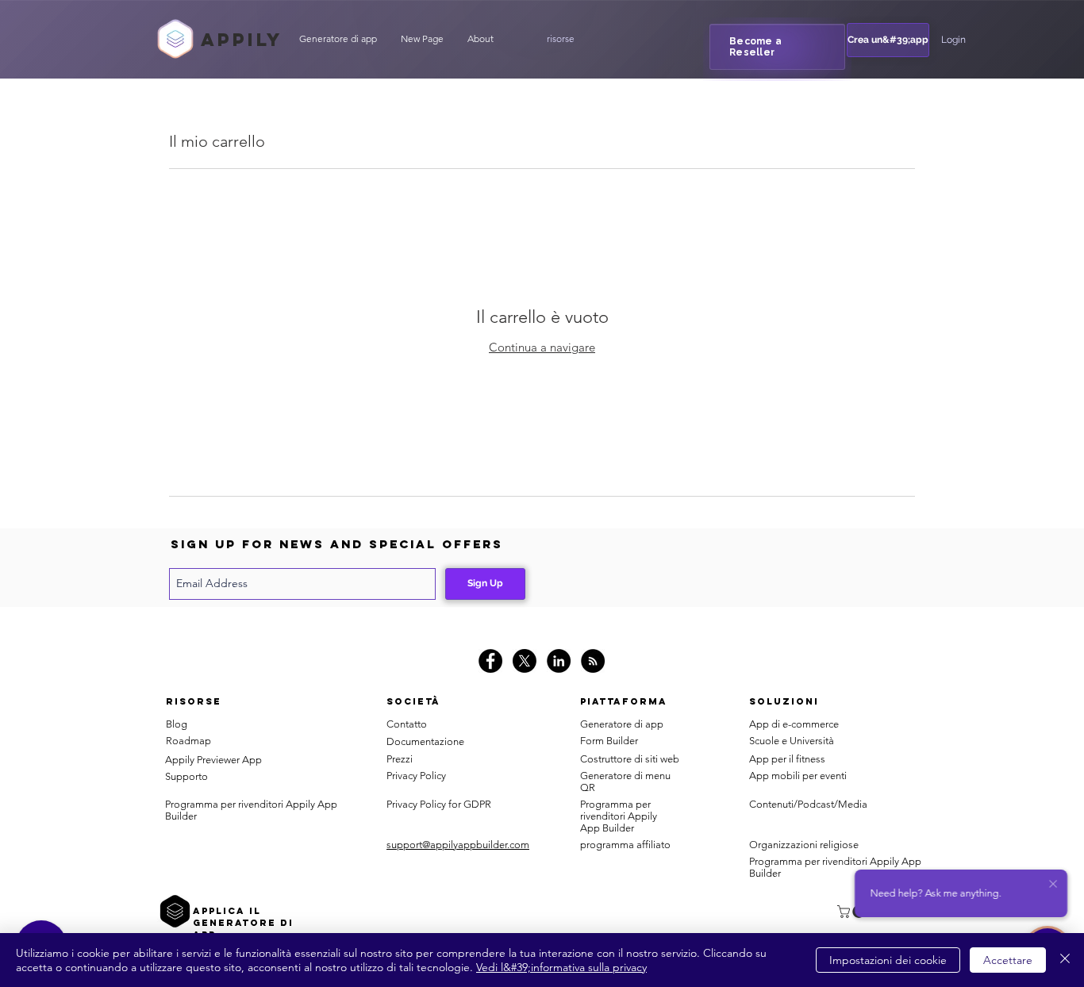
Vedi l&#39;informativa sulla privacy (561, 967)
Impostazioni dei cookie (888, 960)
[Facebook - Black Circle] (490, 661)
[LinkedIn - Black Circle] (559, 661)
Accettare (1007, 960)
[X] (524, 661)
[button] (560, 39)
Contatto (406, 724)
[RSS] (593, 661)
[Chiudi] (1064, 960)
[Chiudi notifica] (1053, 885)
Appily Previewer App (213, 760)
